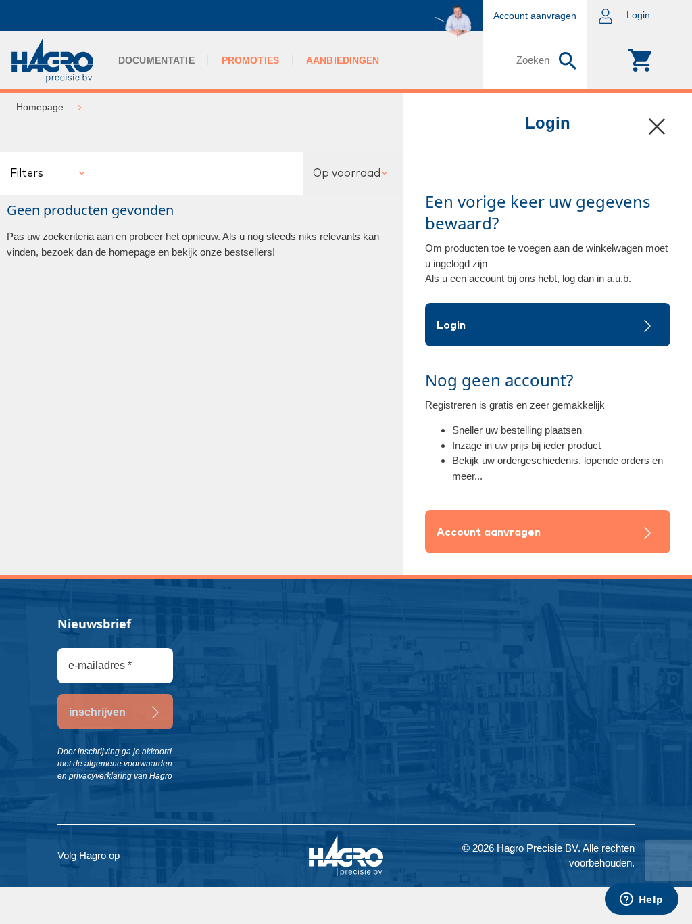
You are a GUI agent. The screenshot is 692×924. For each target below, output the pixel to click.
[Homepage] (52, 60)
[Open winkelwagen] (639, 60)
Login (451, 325)
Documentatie (156, 60)
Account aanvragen (489, 532)
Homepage (40, 106)
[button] (639, 15)
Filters (26, 173)
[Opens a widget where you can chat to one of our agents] (641, 900)
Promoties (250, 60)
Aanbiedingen (343, 60)
